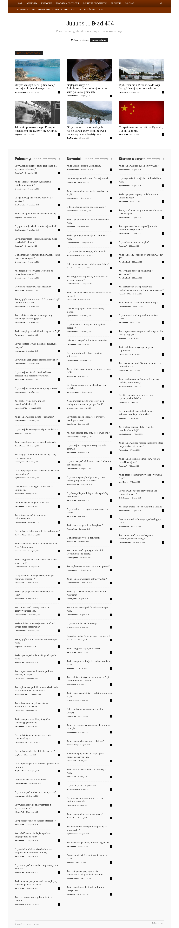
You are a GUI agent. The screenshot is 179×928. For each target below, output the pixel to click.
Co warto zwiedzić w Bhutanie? (30, 779)
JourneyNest (19, 351)
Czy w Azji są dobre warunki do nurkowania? (37, 531)
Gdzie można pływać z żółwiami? (83, 537)
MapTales (18, 134)
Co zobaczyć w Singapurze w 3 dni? (32, 502)
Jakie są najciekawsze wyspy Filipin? (85, 741)
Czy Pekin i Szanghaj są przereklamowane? (36, 359)
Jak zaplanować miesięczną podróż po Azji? (88, 566)
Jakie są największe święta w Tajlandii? (34, 417)
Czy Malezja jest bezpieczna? (81, 785)
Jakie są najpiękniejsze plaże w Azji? (85, 814)
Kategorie (46, 3)
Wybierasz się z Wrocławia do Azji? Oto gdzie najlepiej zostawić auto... (140, 86)
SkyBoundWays (20, 92)
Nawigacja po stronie (67, 3)
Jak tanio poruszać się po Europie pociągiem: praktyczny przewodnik (36, 129)
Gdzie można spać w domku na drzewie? (87, 340)
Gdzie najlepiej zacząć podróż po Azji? (86, 207)
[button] (160, 3)
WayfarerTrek (20, 771)
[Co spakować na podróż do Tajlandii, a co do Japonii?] (141, 112)
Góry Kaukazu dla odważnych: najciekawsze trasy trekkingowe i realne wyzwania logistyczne (86, 131)
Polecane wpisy (158, 923)
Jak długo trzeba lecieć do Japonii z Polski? (140, 506)
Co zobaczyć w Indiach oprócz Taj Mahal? (88, 178)
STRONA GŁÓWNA (99, 40)
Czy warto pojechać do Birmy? (82, 623)
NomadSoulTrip (21, 408)
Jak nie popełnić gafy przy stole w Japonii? (88, 432)
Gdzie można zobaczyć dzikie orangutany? (88, 264)
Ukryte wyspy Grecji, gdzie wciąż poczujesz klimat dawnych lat (35, 86)
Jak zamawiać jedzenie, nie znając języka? (88, 842)
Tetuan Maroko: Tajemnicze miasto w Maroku (34, 9)
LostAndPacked (21, 567)
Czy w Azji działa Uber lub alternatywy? (35, 751)
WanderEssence (73, 169)
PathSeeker (19, 494)
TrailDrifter (123, 402)
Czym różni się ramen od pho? (134, 242)
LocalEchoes (19, 678)
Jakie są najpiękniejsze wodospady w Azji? (36, 213)
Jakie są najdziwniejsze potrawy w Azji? (87, 579)
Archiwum (31, 3)
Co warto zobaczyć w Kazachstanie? (33, 286)
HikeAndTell (19, 583)
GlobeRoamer (72, 732)
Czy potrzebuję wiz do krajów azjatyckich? (36, 226)
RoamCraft (19, 173)
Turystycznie (123, 92)
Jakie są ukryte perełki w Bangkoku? (85, 525)
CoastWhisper (72, 96)
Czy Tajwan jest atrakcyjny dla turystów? (87, 251)
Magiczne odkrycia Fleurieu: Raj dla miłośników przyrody (79, 9)
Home (20, 3)
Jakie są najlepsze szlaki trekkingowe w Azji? (37, 331)
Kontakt (129, 3)
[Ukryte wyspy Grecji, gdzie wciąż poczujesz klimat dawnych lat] (37, 70)
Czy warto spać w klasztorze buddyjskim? (35, 792)
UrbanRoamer (20, 189)
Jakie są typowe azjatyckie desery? (84, 648)
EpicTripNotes (72, 138)
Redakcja (116, 3)
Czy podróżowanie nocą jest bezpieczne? (35, 820)
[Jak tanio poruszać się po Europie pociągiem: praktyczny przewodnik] (37, 112)
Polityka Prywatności (95, 3)
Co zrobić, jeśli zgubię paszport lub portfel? (88, 636)
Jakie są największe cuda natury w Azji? (139, 165)
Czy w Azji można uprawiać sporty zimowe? (37, 388)
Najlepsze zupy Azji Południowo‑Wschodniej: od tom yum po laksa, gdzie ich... (87, 88)
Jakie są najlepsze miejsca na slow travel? (35, 442)
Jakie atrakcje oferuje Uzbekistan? (84, 165)
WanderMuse (72, 529)
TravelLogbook (20, 522)
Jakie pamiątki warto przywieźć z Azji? (138, 302)
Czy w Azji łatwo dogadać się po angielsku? (36, 429)
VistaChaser (123, 134)
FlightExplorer (20, 478)
